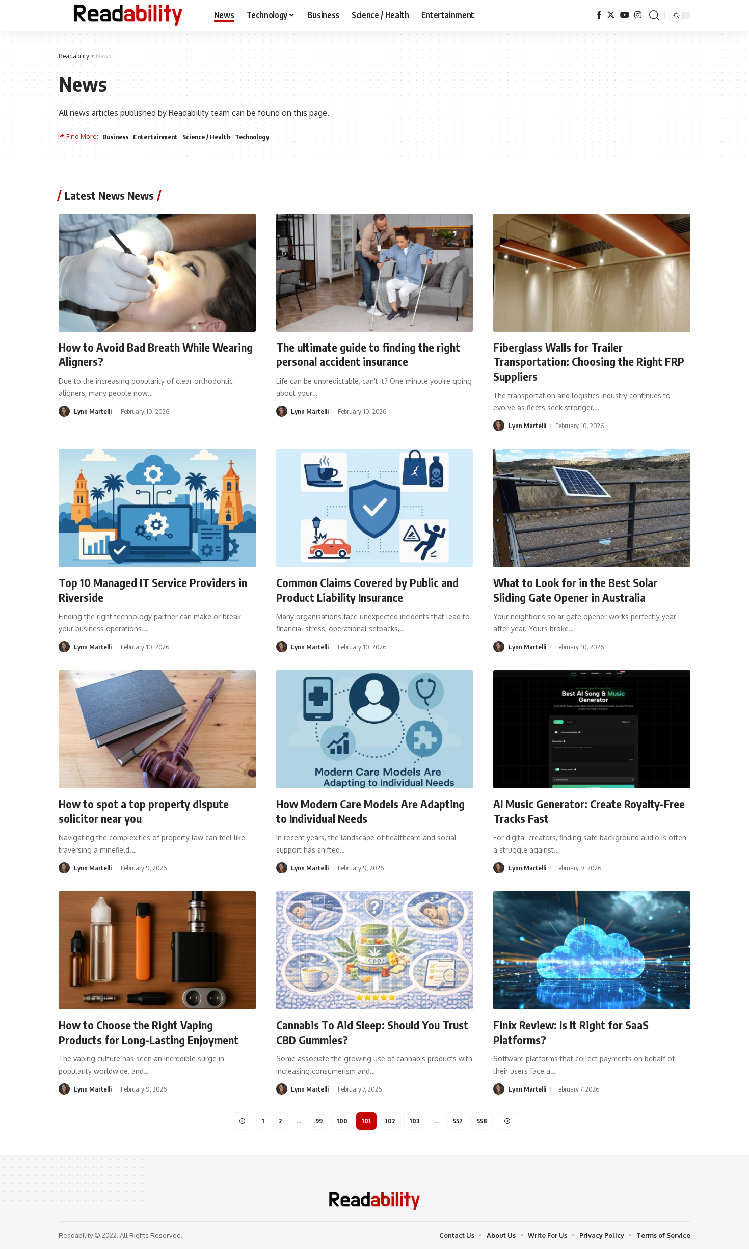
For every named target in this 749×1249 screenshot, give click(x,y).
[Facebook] (599, 15)
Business (115, 136)
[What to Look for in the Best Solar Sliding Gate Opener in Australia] (591, 508)
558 (482, 1121)
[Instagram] (638, 15)
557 (458, 1121)
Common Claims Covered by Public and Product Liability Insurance (367, 589)
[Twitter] (611, 15)
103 (415, 1121)
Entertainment (155, 136)
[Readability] (128, 15)
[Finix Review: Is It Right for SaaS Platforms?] (591, 950)
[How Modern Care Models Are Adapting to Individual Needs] (374, 729)
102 (390, 1121)
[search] (654, 15)
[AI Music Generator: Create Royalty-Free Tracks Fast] (591, 729)
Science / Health (206, 136)
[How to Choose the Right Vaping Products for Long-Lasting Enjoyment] (157, 950)
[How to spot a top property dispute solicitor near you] (157, 729)
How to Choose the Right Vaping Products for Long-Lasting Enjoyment (148, 1032)
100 (342, 1121)
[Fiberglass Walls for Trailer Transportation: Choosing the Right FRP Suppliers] (591, 273)
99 (319, 1121)
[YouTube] (625, 15)
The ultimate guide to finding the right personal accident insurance (368, 354)
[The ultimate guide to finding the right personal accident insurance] (374, 273)
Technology (252, 136)
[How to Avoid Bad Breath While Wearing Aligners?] (157, 273)
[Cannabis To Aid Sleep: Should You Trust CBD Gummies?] (374, 950)
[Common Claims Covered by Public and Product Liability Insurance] (374, 508)
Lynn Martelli (93, 411)
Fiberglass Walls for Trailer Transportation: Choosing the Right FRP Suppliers (588, 361)
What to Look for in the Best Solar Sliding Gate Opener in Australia (575, 589)
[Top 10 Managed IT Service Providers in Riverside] (157, 508)
